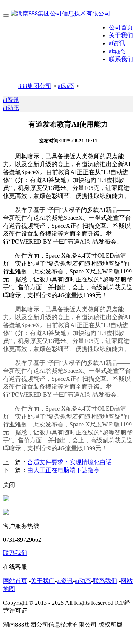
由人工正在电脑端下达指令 (63, 470)
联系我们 (121, 59)
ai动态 (117, 51)
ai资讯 (117, 43)
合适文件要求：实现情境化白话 (69, 462)
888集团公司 (34, 86)
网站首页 (15, 581)
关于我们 (121, 35)
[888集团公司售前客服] (6, 499)
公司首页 (121, 27)
